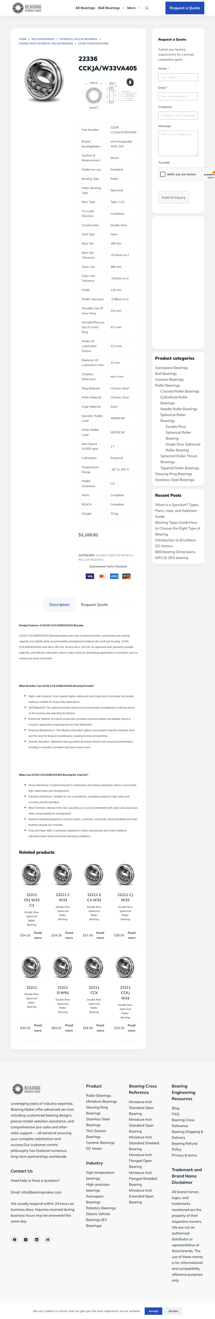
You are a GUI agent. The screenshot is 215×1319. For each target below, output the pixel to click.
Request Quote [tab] (94, 604)
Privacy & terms (184, 1155)
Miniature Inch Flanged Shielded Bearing (143, 1178)
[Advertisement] (178, 282)
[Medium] (48, 1240)
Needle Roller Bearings (178, 409)
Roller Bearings (167, 385)
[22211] (31, 966)
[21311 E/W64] (62, 966)
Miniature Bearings (101, 1101)
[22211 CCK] (94, 966)
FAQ (175, 1114)
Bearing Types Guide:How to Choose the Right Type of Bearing (177, 528)
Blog (175, 1108)
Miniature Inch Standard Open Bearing (141, 1108)
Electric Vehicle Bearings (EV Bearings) (98, 1220)
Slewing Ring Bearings (173, 474)
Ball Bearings (109, 8)
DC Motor (94, 1148)
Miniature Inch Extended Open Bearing (141, 1196)
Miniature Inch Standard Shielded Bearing (144, 1143)
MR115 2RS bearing (171, 557)
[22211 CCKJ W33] (125, 966)
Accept (153, 1311)
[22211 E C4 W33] (94, 874)
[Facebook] (15, 1240)
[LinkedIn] (37, 1240)
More (131, 8)
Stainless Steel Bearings (174, 479)
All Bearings (85, 8)
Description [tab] (59, 604)
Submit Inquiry (174, 197)
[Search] (146, 7)
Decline (173, 1311)
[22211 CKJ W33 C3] (31, 874)
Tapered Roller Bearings (179, 468)
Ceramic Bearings (169, 379)
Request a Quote (185, 7)
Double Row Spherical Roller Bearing (178, 432)
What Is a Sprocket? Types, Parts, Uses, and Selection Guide (177, 510)
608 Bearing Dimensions (175, 552)
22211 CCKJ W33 (125, 992)
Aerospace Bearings (171, 367)
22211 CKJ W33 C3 (31, 900)
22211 (31, 987)
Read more (38, 935)
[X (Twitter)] (26, 1240)
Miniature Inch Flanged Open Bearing (140, 1160)
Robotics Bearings (101, 1208)
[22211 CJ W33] (125, 874)
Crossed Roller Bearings (179, 391)
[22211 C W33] (62, 874)
